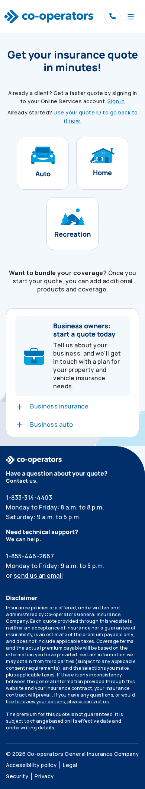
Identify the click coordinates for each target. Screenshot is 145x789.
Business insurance (59, 406)
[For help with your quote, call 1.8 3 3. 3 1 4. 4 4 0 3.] (112, 17)
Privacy (44, 776)
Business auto (51, 424)
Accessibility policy (31, 765)
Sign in (116, 101)
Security (17, 776)
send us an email (38, 575)
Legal (70, 765)
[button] (43, 163)
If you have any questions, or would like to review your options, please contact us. (70, 698)
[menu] (130, 16)
